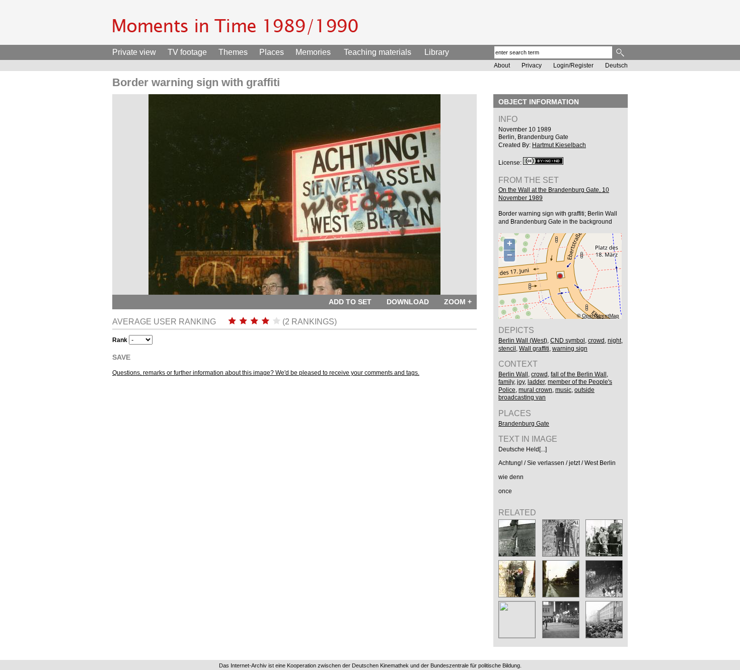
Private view (134, 52)
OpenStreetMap (600, 315)
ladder (536, 381)
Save (121, 357)
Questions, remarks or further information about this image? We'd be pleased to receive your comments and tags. (265, 372)
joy (521, 381)
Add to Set (350, 302)
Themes (233, 52)
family (506, 381)
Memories (313, 52)
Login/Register (573, 65)
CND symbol (567, 340)
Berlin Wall (513, 374)
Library (436, 52)
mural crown (535, 389)
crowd (596, 340)
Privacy (532, 65)
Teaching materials (377, 52)
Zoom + (458, 302)
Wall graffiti (534, 348)
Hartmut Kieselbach (559, 145)
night (614, 340)
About (502, 65)
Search (621, 52)
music (563, 389)
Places (271, 52)
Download (408, 302)
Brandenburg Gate (523, 423)
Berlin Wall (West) (522, 340)
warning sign (569, 348)
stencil (507, 348)
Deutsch (616, 65)
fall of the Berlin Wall (579, 374)
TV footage (187, 52)
